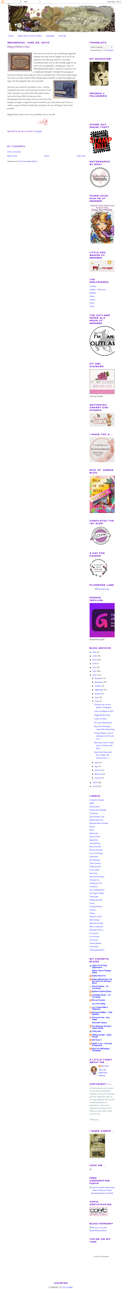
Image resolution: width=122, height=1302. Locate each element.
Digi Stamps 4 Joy (97, 817)
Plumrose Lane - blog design (100, 1018)
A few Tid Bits (100, 719)
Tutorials (62, 36)
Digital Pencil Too (96, 820)
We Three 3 (96, 1040)
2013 (94, 664)
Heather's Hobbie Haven (101, 991)
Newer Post (12, 156)
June (97, 701)
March (98, 770)
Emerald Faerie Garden (99, 823)
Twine (92, 903)
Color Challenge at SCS (103, 711)
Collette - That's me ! (98, 290)
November (99, 682)
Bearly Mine (95, 807)
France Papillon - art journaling (100, 987)
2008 (95, 786)
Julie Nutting (95, 843)
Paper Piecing (95, 863)
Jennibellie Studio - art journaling (101, 996)
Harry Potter (95, 837)
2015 (94, 656)
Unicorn (93, 910)
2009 (95, 783)
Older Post (81, 156)
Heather (93, 293)
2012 (94, 667)
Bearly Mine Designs (98, 810)
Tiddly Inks (94, 896)
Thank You (94, 886)
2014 (94, 660)
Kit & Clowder (95, 847)
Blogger (68, 1287)
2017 (94, 652)
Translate (109, 50)
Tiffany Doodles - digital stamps (101, 1036)
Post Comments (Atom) (28, 161)
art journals (94, 936)
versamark (94, 946)
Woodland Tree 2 (96, 930)
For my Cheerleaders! (103, 723)
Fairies (92, 827)
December (99, 678)
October (98, 686)
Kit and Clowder (96, 850)
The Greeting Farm (97, 890)
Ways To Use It (96, 916)
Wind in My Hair (96, 926)
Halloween (94, 833)
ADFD (92, 803)
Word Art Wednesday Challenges (100, 1050)
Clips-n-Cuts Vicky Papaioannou (99, 966)
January (98, 778)
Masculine (94, 857)
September (99, 690)
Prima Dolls (94, 870)
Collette (105, 1066)
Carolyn (93, 286)
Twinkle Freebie (96, 906)
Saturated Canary (97, 876)
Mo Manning (95, 860)
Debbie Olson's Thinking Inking (101, 971)
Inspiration (94, 840)
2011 (94, 671)
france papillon (95, 943)
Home (11, 36)
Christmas (94, 813)
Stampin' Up (94, 880)
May (97, 763)
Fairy (92, 830)
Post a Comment (14, 152)
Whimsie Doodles (96, 923)
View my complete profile (103, 1073)
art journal (94, 933)
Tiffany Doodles (96, 900)
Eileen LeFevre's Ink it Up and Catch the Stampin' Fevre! (102, 981)
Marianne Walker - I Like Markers (102, 1013)
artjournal (94, 940)
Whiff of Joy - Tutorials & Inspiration (102, 1044)
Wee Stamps (94, 920)
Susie (92, 303)
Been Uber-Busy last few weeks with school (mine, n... (103, 755)
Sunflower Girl (96, 883)
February (99, 774)
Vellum (92, 913)
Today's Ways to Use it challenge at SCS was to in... (104, 736)
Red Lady (93, 873)
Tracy (92, 306)
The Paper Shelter (97, 893)
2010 (94, 675)
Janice (92, 296)
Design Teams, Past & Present (30, 36)
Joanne (92, 299)
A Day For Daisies (97, 800)
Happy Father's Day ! (102, 715)
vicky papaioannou (97, 950)
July (97, 697)
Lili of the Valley (96, 853)
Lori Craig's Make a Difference (100, 1008)
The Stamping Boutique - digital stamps (102, 1027)
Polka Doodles (95, 867)
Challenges (50, 36)
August (98, 694)
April (97, 766)
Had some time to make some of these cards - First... (104, 746)
